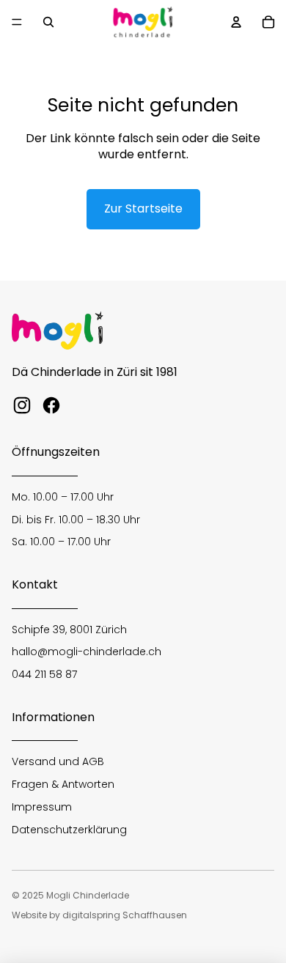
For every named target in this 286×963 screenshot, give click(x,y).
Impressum (42, 807)
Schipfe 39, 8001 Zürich (69, 629)
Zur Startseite (143, 208)
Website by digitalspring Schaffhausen (99, 915)
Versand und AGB (58, 761)
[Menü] (17, 22)
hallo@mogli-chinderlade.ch (86, 651)
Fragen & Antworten (63, 784)
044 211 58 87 (44, 674)
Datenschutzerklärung (69, 829)
